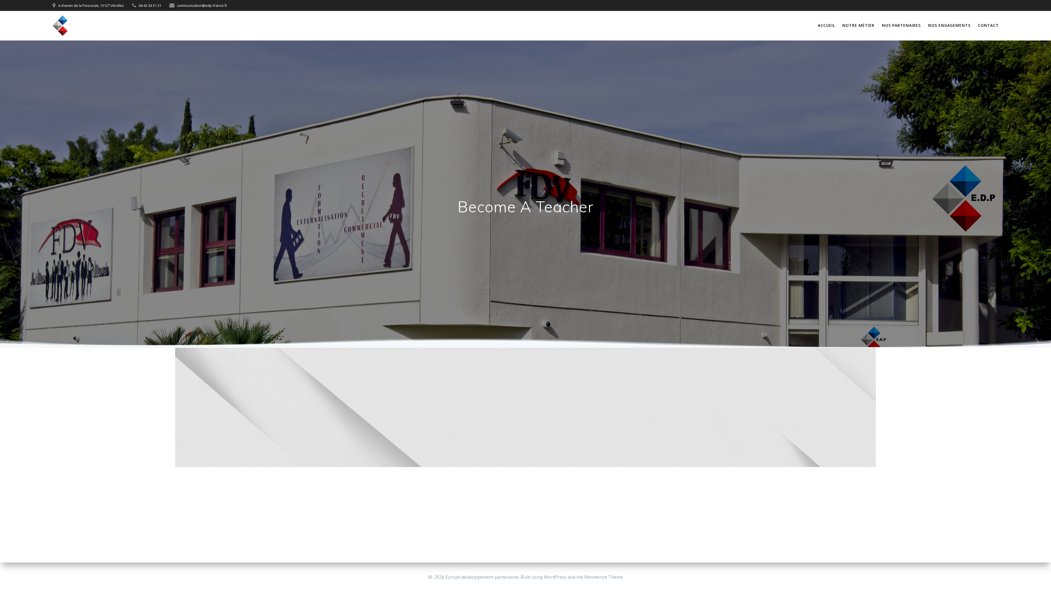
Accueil (826, 25)
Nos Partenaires (901, 25)
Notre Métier (858, 25)
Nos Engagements (949, 25)
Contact (988, 25)
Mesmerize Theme (603, 577)
